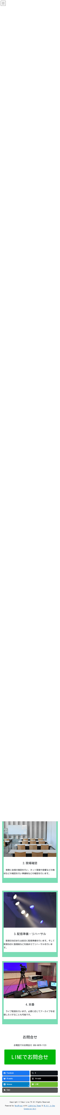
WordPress (19, 1105)
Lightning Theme (34, 1105)
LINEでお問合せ (30, 1057)
